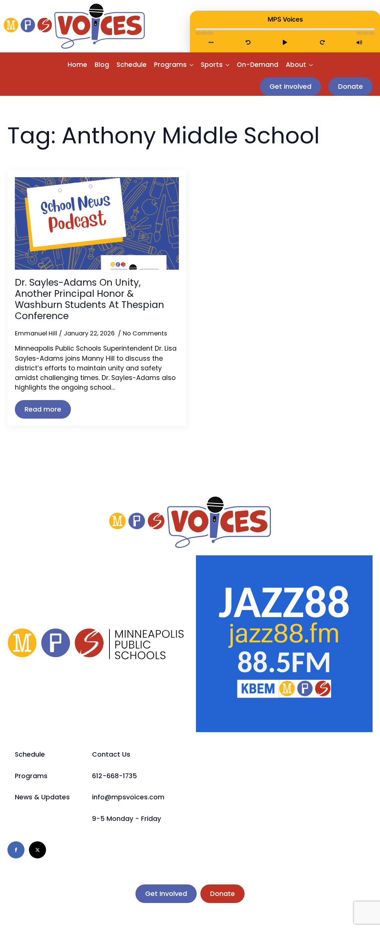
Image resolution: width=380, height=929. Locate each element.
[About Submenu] (311, 65)
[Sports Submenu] (228, 65)
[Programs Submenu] (192, 65)
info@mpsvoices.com (128, 797)
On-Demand (257, 64)
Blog (102, 64)
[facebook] (15, 849)
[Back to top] (361, 910)
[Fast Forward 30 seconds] (322, 42)
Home (77, 64)
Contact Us (111, 754)
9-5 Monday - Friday (126, 818)
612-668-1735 (114, 776)
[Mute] (359, 42)
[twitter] (37, 849)
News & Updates (42, 797)
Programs (170, 64)
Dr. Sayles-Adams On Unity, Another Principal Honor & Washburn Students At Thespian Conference (89, 299)
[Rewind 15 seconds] (248, 42)
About (296, 64)
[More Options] (211, 42)
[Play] (285, 42)
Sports (212, 64)
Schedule (132, 64)
